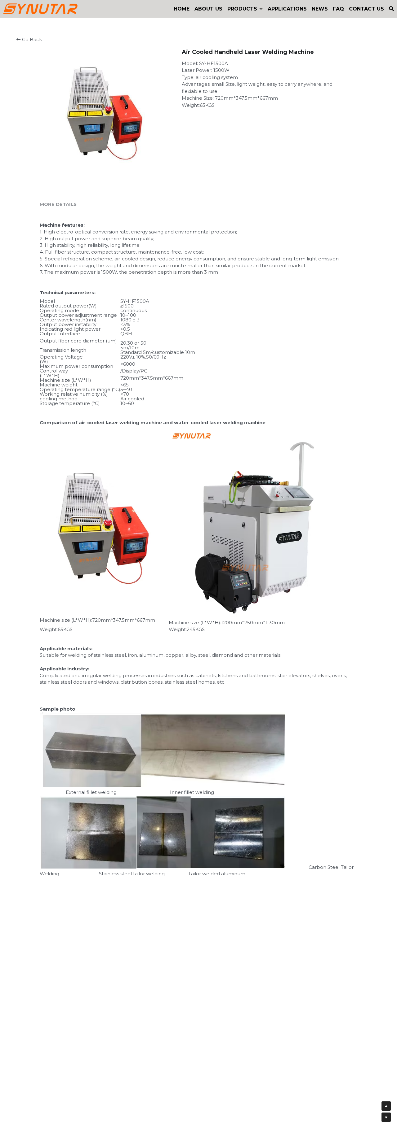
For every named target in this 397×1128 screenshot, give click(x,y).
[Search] (391, 8)
